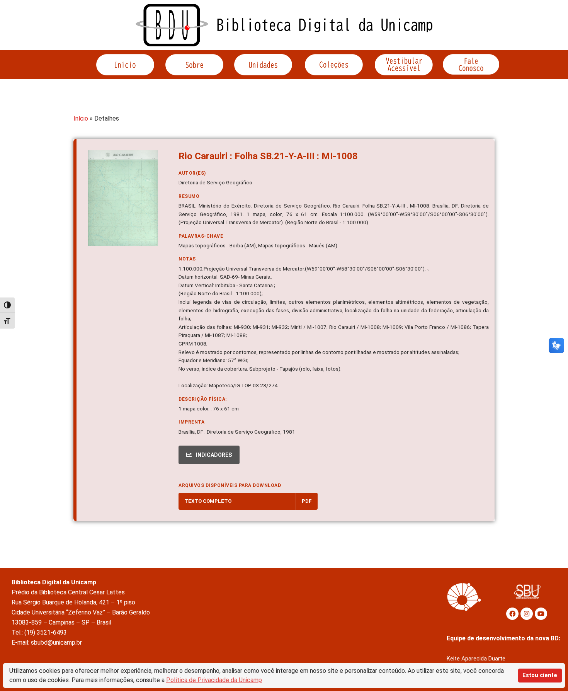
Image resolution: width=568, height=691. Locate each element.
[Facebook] (512, 614)
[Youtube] (541, 614)
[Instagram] (526, 614)
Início (80, 118)
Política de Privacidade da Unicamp (214, 680)
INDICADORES (213, 455)
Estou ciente (539, 675)
